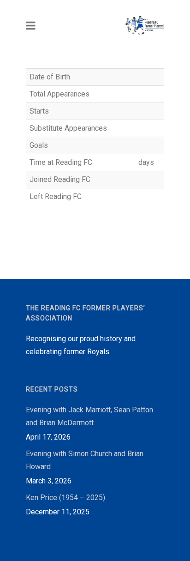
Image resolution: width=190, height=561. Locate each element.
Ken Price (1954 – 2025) (65, 497)
